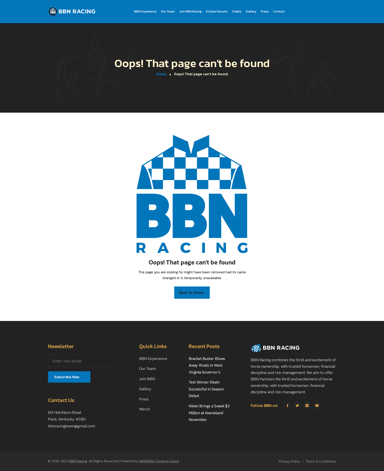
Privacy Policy (289, 461)
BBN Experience (145, 11)
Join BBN (147, 379)
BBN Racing (78, 461)
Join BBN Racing (190, 11)
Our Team (168, 11)
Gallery (251, 11)
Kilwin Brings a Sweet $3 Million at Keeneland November (209, 412)
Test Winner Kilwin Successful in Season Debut (206, 389)
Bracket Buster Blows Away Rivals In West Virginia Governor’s (207, 365)
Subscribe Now (67, 377)
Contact (279, 11)
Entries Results (217, 11)
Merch (144, 409)
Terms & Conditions (321, 461)
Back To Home (191, 292)
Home (161, 74)
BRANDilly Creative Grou (158, 461)
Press (265, 11)
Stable (236, 11)
